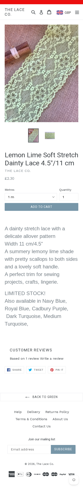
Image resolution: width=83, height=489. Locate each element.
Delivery (33, 412)
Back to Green (45, 397)
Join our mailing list (41, 439)
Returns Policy (57, 412)
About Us (60, 419)
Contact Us (42, 426)
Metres (9, 189)
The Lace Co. (15, 12)
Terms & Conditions (31, 419)
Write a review (51, 358)
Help (18, 412)
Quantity (65, 189)
